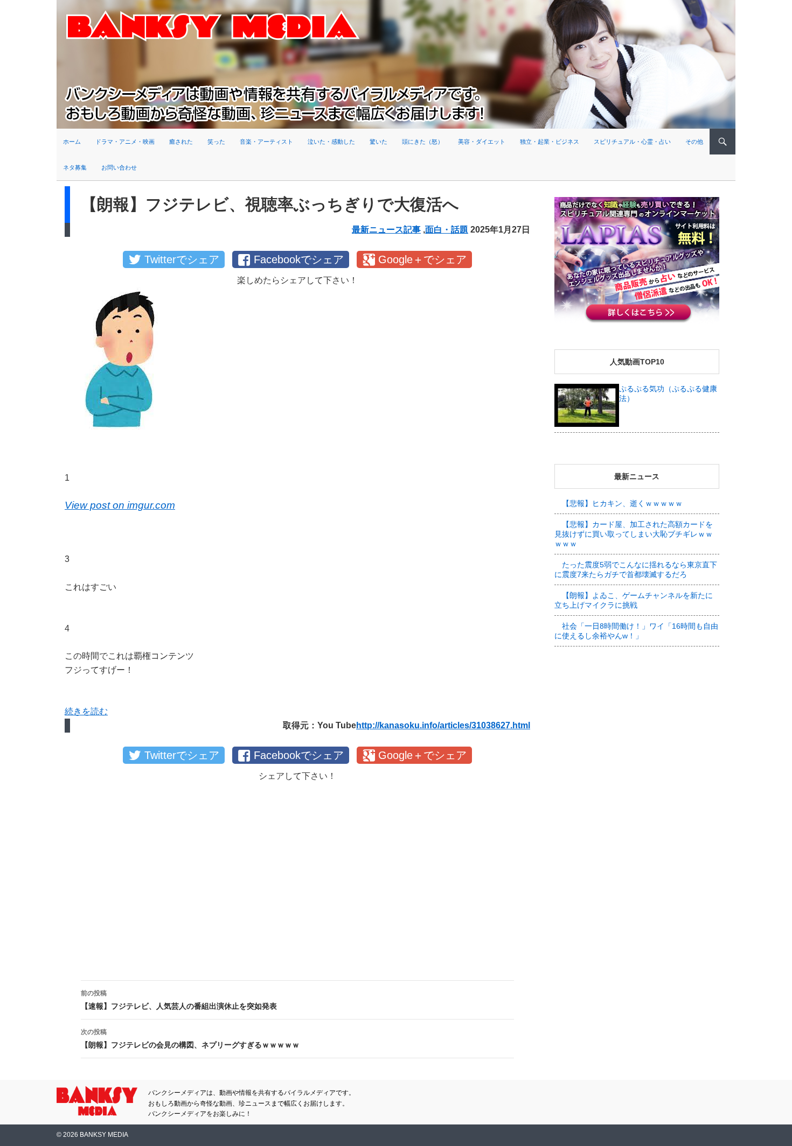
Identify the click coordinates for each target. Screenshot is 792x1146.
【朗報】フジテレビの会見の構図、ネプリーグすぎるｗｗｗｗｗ (190, 1038)
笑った (216, 141)
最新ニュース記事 (386, 229)
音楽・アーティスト (266, 141)
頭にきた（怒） (422, 141)
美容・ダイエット (481, 141)
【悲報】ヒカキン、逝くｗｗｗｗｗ (622, 503)
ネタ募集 (75, 167)
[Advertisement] (297, 872)
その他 (694, 141)
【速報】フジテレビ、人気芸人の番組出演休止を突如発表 (179, 999)
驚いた (378, 141)
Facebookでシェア (299, 259)
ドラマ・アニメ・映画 (125, 141)
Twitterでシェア (181, 259)
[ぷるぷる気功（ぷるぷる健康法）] (586, 404)
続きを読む (86, 711)
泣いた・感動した (331, 141)
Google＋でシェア (422, 259)
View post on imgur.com (120, 505)
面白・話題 (446, 229)
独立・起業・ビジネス (549, 141)
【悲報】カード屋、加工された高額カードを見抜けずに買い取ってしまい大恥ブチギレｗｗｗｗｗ (633, 534)
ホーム (72, 141)
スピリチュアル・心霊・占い (632, 141)
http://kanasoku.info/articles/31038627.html (443, 725)
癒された (181, 141)
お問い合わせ (119, 167)
